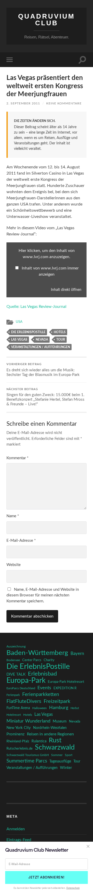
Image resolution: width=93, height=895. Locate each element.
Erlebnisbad (42, 674)
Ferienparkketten (40, 694)
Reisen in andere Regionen (50, 734)
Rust (55, 740)
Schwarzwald (55, 747)
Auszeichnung (16, 646)
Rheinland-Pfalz (17, 741)
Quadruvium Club (46, 19)
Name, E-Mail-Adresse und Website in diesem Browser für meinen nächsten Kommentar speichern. (42, 595)
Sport (68, 755)
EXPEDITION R (64, 688)
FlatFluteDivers (23, 701)
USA (19, 321)
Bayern (77, 654)
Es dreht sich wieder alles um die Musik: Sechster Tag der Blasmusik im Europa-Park (43, 370)
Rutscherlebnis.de (19, 748)
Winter (66, 768)
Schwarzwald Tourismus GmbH (27, 755)
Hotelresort (13, 714)
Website (13, 565)
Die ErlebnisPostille (28, 332)
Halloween (39, 708)
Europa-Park (25, 681)
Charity (49, 660)
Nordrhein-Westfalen (50, 728)
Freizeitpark (57, 701)
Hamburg (58, 707)
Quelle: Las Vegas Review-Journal (36, 307)
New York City (18, 728)
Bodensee (13, 660)
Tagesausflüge (60, 761)
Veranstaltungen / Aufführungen (40, 347)
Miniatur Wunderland (28, 721)
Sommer (57, 755)
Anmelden (15, 829)
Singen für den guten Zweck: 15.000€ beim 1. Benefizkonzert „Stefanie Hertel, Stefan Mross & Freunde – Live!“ (45, 397)
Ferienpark (13, 695)
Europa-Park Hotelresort (66, 682)
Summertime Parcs (26, 761)
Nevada (42, 339)
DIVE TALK (16, 674)
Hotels (60, 332)
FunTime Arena (18, 708)
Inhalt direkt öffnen (66, 290)
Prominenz (15, 734)
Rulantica (39, 741)
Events (44, 687)
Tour (60, 339)
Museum (60, 721)
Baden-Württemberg (37, 653)
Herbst (75, 708)
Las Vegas (19, 339)
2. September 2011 (23, 103)
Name (12, 516)
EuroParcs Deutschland (20, 688)
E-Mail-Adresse (21, 541)
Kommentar (17, 458)
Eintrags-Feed (18, 840)
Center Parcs (31, 660)
